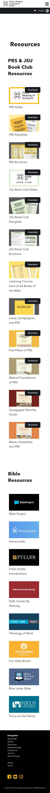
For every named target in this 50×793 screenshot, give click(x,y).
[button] (47, 3)
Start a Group (13, 756)
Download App (14, 747)
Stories (11, 742)
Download (32, 90)
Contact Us (12, 750)
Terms (10, 766)
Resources (12, 744)
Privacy (11, 763)
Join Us (11, 753)
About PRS (12, 739)
